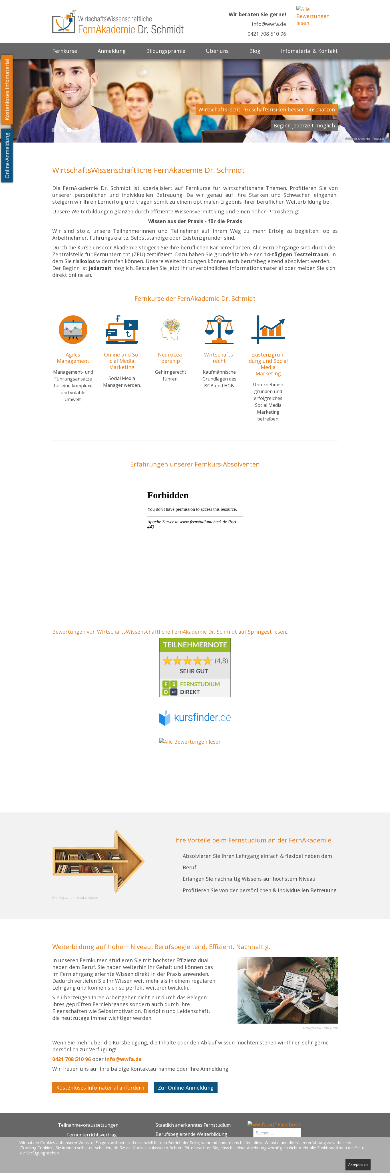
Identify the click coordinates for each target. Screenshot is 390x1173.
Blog (254, 50)
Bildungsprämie (165, 50)
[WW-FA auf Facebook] (274, 1123)
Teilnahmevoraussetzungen (88, 1125)
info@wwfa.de (269, 24)
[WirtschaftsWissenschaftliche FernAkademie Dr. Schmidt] (118, 20)
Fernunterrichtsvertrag (92, 1135)
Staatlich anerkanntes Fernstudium (193, 1125)
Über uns (217, 50)
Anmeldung (112, 50)
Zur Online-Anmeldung (186, 1087)
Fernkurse (64, 50)
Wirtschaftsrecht (219, 357)
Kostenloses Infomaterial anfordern (100, 1087)
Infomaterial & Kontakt (309, 50)
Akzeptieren (358, 1164)
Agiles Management (73, 357)
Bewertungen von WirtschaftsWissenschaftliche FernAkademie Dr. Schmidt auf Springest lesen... (171, 631)
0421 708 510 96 (267, 33)
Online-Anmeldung (7, 156)
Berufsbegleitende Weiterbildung (191, 1134)
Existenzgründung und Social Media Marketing (268, 364)
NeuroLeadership (171, 357)
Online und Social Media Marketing (122, 360)
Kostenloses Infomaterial (7, 90)
